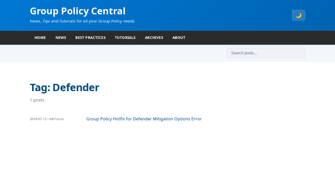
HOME (40, 37)
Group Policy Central (78, 10)
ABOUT (178, 37)
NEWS (60, 37)
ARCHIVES (154, 37)
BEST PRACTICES (90, 37)
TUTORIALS (125, 37)
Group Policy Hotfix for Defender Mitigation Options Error (144, 119)
